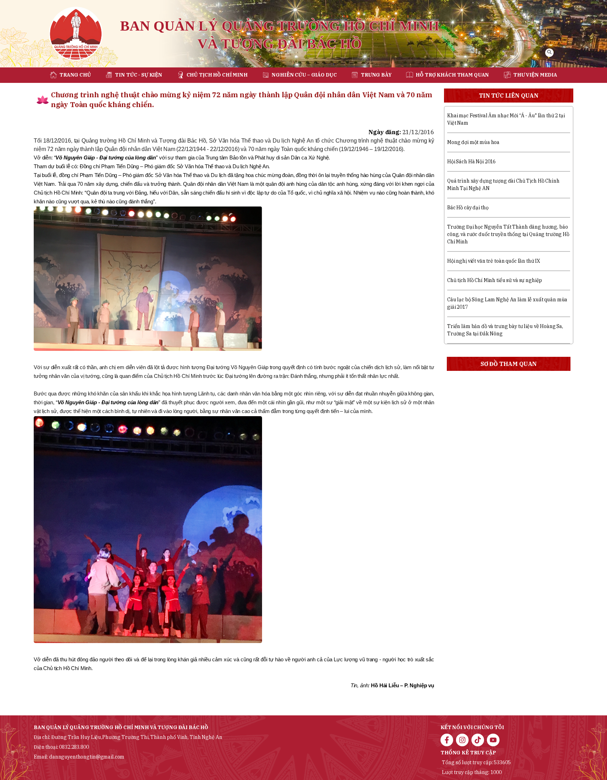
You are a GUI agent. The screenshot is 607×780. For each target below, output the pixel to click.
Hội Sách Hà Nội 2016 (471, 161)
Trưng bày (376, 75)
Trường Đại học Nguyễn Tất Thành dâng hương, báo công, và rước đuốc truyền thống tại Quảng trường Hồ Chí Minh (508, 234)
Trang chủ (75, 75)
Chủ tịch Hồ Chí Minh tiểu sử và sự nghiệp (494, 280)
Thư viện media (535, 75)
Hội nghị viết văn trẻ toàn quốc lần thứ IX (493, 261)
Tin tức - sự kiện (138, 75)
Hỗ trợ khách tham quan (452, 75)
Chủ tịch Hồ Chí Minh (217, 75)
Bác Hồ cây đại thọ (467, 207)
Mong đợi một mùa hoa (473, 142)
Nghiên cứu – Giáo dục (304, 75)
